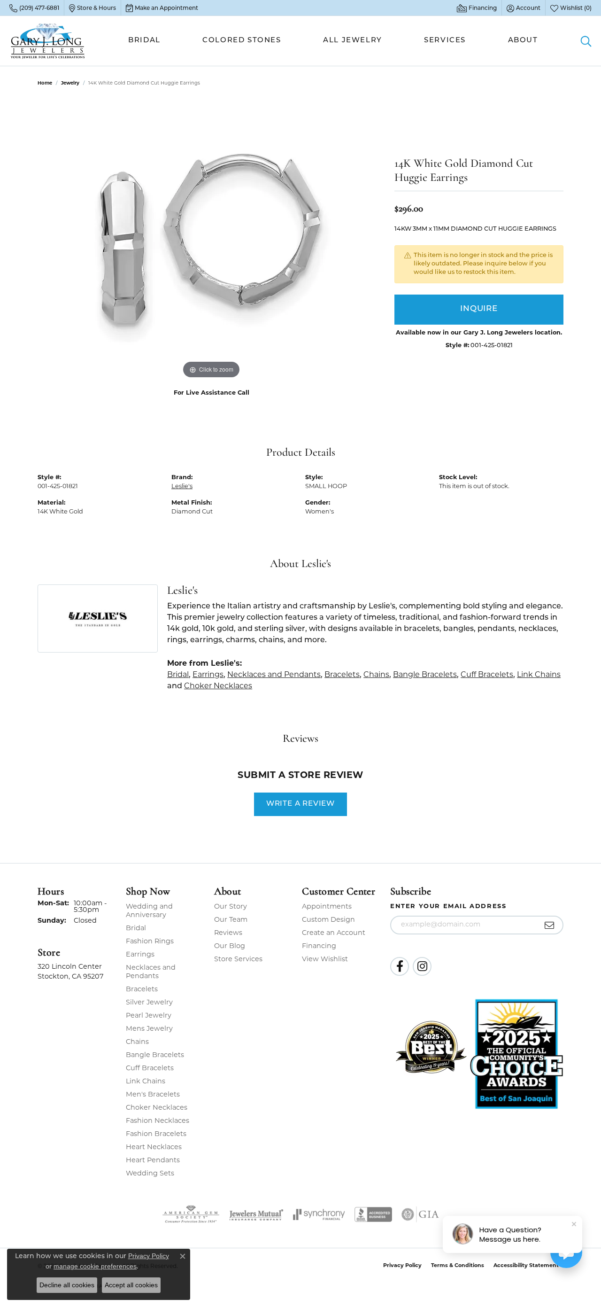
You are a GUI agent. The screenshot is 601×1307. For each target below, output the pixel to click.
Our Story (230, 906)
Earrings (208, 675)
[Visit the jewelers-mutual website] (256, 1214)
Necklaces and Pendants (274, 675)
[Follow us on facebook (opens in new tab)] (399, 966)
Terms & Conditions (457, 1265)
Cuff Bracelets (487, 675)
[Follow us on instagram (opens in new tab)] (422, 966)
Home (45, 83)
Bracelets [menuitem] (142, 989)
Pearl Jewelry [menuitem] (148, 1015)
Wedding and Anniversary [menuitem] (149, 911)
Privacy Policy (402, 1265)
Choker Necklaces (218, 686)
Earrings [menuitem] (140, 954)
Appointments (327, 906)
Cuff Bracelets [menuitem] (150, 1068)
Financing (319, 946)
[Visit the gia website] (420, 1214)
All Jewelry (352, 40)
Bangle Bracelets (425, 675)
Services (445, 40)
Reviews (228, 933)
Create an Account (333, 933)
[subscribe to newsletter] (549, 925)
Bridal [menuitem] (136, 928)
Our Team (230, 920)
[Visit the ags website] (191, 1214)
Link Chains (539, 675)
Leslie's (182, 486)
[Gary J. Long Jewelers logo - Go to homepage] (48, 41)
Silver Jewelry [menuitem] (149, 1002)
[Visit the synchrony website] (319, 1214)
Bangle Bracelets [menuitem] (155, 1055)
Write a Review (300, 804)
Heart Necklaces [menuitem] (154, 1147)
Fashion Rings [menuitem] (150, 941)
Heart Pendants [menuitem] (153, 1160)
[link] (34, 8)
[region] (211, 240)
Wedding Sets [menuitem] (150, 1173)
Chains (376, 675)
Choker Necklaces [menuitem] (156, 1108)
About (523, 40)
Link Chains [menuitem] (145, 1081)
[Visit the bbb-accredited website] (373, 1214)
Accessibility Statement (526, 1265)
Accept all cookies (131, 1285)
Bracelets (342, 675)
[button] (523, 8)
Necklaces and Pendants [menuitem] (151, 972)
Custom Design (328, 920)
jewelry (70, 83)
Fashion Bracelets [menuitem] (156, 1134)
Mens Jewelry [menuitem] (149, 1029)
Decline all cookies (66, 1285)
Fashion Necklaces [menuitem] (157, 1121)
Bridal (144, 40)
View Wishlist (325, 959)
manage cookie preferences (95, 1266)
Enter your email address (448, 906)
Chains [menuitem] (137, 1042)
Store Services (238, 959)
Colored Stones (241, 40)
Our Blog (229, 946)
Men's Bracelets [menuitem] (153, 1094)
